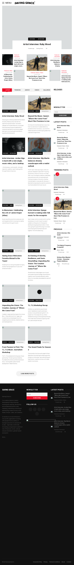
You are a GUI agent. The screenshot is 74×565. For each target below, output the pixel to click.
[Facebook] (30, 409)
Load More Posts (27, 373)
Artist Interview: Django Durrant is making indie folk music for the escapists (55, 75)
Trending (17, 90)
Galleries (46, 90)
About (63, 562)
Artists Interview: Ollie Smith (55, 236)
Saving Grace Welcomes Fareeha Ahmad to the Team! (13, 242)
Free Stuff (39, 300)
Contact (69, 562)
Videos (37, 90)
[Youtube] (37, 414)
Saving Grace (39, 48)
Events (37, 250)
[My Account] (63, 3)
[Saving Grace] (25, 3)
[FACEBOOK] (48, 3)
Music (38, 72)
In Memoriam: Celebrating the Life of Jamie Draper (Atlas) (19, 75)
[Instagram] (35, 409)
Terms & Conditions (54, 562)
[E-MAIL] (61, 3)
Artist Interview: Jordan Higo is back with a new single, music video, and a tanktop (7, 59)
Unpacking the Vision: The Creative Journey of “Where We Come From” (13, 292)
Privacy (46, 562)
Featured (32, 38)
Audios (27, 90)
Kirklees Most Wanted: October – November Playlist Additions (55, 262)
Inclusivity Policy (37, 562)
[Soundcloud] (39, 409)
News (42, 72)
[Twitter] (43, 409)
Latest (7, 90)
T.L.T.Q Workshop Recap (39, 292)
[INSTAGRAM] (50, 3)
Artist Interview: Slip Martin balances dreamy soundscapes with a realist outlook (66, 59)
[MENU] (3, 3)
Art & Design (60, 237)
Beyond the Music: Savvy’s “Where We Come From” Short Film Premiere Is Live (37, 62)
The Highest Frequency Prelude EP (55, 249)
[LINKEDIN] (58, 3)
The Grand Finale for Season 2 (39, 333)
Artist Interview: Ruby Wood (37, 27)
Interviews (41, 38)
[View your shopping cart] (66, 3)
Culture (31, 250)
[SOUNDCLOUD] (56, 3)
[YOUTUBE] (53, 3)
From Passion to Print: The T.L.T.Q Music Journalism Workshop (13, 333)
